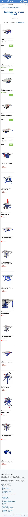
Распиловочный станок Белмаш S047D (6, 337)
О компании (5, 497)
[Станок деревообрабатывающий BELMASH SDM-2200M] (7, 353)
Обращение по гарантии (7, 510)
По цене (6, 22)
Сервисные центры (6, 511)
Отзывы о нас (5, 492)
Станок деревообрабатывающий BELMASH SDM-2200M (6, 362)
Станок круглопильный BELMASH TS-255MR (6, 411)
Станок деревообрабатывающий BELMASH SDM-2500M (6, 114)
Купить (11, 45)
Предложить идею (8, 515)
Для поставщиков (6, 498)
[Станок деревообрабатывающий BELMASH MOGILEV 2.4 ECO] (7, 56)
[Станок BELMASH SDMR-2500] (7, 155)
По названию (12, 22)
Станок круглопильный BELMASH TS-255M (6, 387)
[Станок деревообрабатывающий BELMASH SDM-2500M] (7, 105)
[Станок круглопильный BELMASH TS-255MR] (7, 402)
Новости (4, 503)
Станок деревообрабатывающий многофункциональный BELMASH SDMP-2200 (6, 461)
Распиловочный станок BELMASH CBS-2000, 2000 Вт (7, 288)
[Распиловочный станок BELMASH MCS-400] (7, 204)
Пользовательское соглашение (9, 493)
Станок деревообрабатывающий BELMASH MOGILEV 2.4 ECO (7, 65)
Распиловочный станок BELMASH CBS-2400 (6, 189)
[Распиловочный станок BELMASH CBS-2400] (7, 180)
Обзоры (4, 504)
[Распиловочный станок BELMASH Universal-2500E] (7, 229)
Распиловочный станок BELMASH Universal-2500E (6, 238)
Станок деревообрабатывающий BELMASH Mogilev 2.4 (6, 90)
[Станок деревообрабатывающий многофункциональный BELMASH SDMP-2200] (7, 452)
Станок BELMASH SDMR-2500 (7, 163)
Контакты (4, 495)
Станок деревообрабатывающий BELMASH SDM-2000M (6, 40)
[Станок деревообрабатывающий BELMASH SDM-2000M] (7, 31)
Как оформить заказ (6, 485)
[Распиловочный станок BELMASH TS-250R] (7, 427)
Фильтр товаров (14, 18)
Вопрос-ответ (5, 506)
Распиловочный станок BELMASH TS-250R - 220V (6, 263)
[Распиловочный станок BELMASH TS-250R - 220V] (7, 254)
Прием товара (5, 488)
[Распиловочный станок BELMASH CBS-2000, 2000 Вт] (7, 279)
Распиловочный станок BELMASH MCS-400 (6, 213)
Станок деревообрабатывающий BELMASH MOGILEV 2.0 (6, 139)
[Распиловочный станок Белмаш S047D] (7, 328)
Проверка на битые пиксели (8, 508)
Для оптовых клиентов (7, 500)
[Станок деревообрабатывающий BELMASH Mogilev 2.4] (7, 81)
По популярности (20, 22)
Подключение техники (7, 491)
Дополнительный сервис (7, 507)
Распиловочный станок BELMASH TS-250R (6, 436)
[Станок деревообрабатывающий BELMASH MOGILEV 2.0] (7, 130)
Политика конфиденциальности (9, 501)
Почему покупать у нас (7, 489)
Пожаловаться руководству (20, 515)
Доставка (4, 487)
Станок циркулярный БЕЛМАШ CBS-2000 (5, 312)
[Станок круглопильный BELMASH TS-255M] (7, 378)
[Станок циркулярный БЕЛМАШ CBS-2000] (7, 303)
